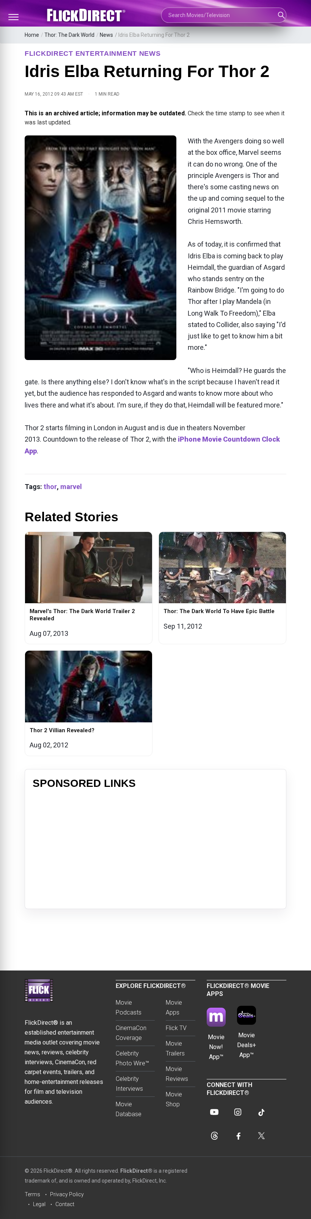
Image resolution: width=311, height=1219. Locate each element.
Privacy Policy (67, 1194)
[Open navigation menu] (13, 17)
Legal (39, 1204)
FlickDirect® (136, 1171)
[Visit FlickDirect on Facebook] (237, 1135)
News (106, 35)
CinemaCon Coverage (131, 1032)
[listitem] (88, 588)
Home (32, 35)
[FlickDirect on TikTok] (261, 1112)
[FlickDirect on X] (261, 1135)
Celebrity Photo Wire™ (132, 1058)
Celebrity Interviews (129, 1083)
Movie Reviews (177, 1073)
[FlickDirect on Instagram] (237, 1112)
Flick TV (176, 1028)
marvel (71, 487)
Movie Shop (174, 1099)
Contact (64, 1204)
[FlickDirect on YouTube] (214, 1112)
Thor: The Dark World (69, 35)
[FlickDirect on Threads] (214, 1135)
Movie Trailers (175, 1048)
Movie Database (128, 1109)
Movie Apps (174, 1007)
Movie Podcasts (128, 1007)
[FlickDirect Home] (87, 15)
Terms (32, 1194)
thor (50, 487)
